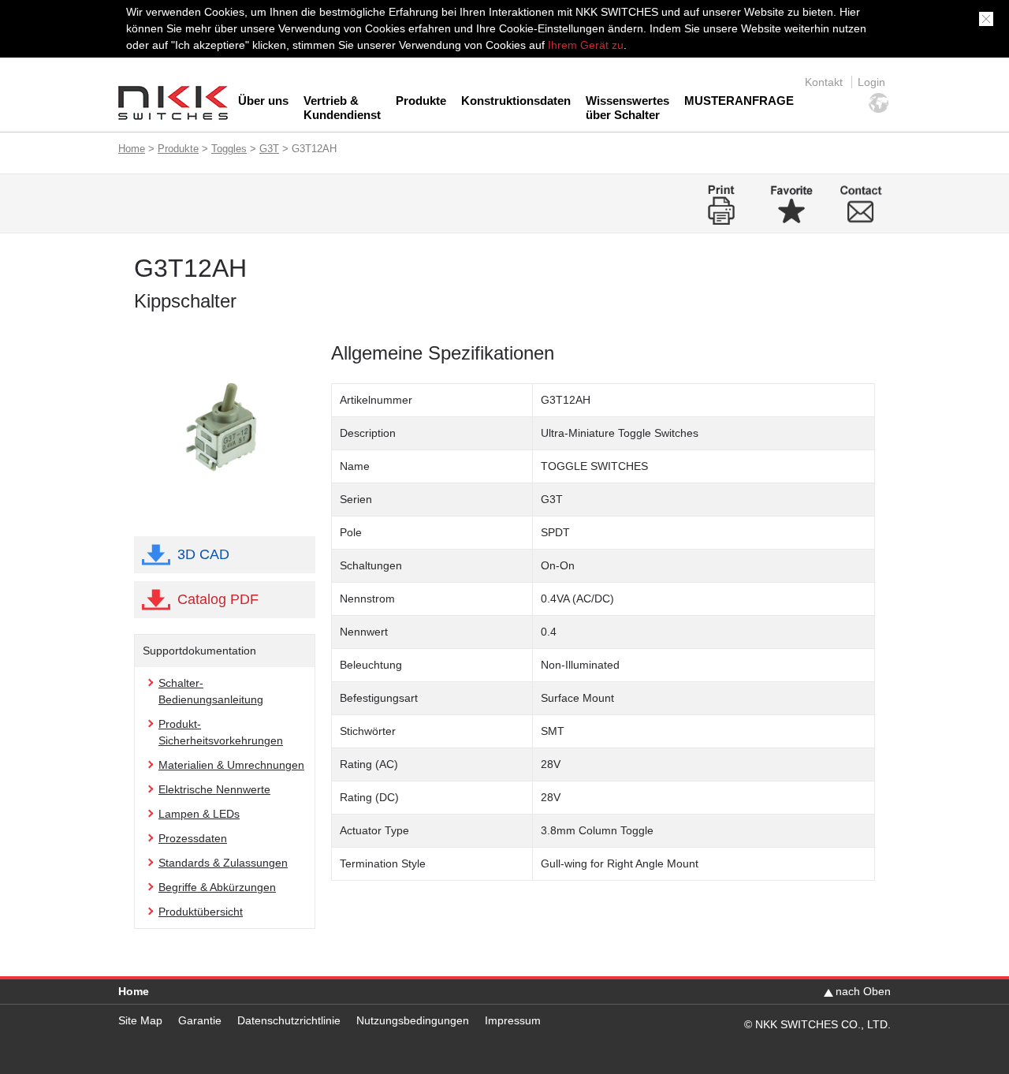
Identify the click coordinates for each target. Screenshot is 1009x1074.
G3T (269, 149)
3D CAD (203, 554)
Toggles (229, 149)
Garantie (200, 1020)
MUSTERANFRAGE (739, 100)
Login (871, 82)
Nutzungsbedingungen (412, 1020)
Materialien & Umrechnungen (231, 765)
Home (131, 149)
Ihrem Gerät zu (584, 45)
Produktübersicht (200, 911)
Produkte (421, 100)
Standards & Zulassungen (223, 862)
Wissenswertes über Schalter (627, 107)
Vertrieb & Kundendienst (342, 107)
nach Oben (863, 991)
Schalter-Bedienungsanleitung (210, 691)
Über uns (263, 100)
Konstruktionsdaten (516, 100)
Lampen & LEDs (199, 813)
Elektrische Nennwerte (214, 789)
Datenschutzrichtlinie (289, 1020)
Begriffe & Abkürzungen (217, 887)
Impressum (513, 1020)
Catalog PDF (218, 599)
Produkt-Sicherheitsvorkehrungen (220, 732)
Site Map (140, 1020)
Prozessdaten (192, 838)
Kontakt (824, 82)
